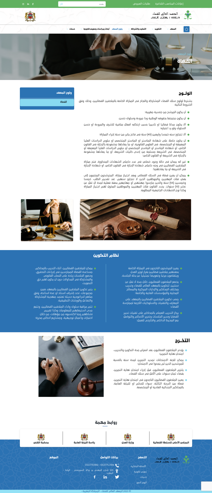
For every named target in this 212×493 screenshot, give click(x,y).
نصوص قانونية (140, 472)
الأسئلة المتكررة (138, 466)
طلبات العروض (141, 4)
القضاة (63, 102)
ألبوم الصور (141, 483)
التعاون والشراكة (138, 29)
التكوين (158, 29)
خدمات (72, 29)
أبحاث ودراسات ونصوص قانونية (96, 29)
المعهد (173, 29)
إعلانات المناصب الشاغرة (169, 4)
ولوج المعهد (117, 29)
